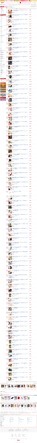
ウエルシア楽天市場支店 (14, 374)
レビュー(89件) (15, 327)
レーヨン (1, 39)
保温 (1, 51)
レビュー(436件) (15, 169)
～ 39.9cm (1, 57)
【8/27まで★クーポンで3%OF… (21, 388)
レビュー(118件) (15, 285)
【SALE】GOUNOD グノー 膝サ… (15, 388)
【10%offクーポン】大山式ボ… (25, 388)
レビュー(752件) (15, 127)
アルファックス (2, 31)
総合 (1, 7)
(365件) (6, 409)
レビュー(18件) (15, 85)
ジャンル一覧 (32, 4)
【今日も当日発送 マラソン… (34, 388)
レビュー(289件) (15, 90)
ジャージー (2, 40)
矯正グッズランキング (9, 6)
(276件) (12, 409)
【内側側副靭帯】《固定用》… (5, 388)
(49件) (31, 409)
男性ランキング (11, 4)
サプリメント (4, 392)
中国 (1, 16)
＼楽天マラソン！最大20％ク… (2, 400)
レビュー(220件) (15, 336)
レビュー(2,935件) (15, 20)
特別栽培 (1, 73)
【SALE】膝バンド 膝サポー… (34, 407)
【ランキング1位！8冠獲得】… (21, 407)
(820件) (22, 409)
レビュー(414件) (15, 99)
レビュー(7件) (15, 25)
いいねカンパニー (14, 165)
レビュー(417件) (15, 164)
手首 (1, 29)
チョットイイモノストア (14, 179)
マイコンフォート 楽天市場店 (15, 21)
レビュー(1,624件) (15, 322)
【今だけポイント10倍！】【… (18, 407)
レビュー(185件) (15, 271)
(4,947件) (9, 409)
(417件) (3, 401)
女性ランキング (14, 4)
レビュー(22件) (15, 234)
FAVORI (13, 323)
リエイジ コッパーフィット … (28, 388)
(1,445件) (19, 409)
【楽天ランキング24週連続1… (18, 388)
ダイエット (1, 392)
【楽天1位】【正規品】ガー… (9, 407)
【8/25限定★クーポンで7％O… (2, 407)
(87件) (12, 401)
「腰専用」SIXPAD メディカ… (12, 407)
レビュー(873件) (15, 248)
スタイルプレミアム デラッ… (2, 388)
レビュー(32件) (15, 178)
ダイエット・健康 (2, 79)
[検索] (20, 2)
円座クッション (2, 12)
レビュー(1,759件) (15, 350)
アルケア (1, 33)
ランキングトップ (8, 4)
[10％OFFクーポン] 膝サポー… (28, 407)
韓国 (1, 19)
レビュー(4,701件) (15, 11)
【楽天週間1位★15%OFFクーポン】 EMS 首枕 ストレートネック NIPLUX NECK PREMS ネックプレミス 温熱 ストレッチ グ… (20, 42)
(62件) (15, 409)
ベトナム (1, 17)
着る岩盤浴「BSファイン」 (14, 244)
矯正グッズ (2, 80)
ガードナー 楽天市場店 (14, 35)
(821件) (15, 401)
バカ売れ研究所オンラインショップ (15, 100)
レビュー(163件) (15, 113)
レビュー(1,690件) (15, 48)
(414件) (28, 409)
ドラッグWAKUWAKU (14, 295)
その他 (1, 13)
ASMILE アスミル (14, 309)
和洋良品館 (13, 337)
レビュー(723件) (15, 364)
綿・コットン (2, 37)
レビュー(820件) (15, 76)
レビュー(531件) (15, 257)
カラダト (13, 72)
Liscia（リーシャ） (14, 230)
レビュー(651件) (15, 155)
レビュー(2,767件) (15, 141)
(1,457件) (9, 401)
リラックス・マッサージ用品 (9, 392)
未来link (13, 272)
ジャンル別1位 (19, 4)
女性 (1, 53)
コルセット (2, 11)
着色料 (1, 70)
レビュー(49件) (15, 104)
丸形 (1, 65)
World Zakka (13, 49)
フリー (1, 62)
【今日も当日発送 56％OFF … (9, 388)
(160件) (25, 401)
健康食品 (6, 392)
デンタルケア (17, 392)
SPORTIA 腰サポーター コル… (12, 388)
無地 (1, 49)
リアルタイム (17, 4)
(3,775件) (3, 409)
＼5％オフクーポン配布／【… (5, 407)
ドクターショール (2, 60)
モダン (1, 68)
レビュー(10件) (15, 378)
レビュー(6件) (15, 62)
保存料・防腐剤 (2, 71)
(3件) (28, 401)
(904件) (6, 401)
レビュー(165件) (15, 313)
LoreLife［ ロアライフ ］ (14, 58)
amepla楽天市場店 (14, 86)
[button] (24, 2)
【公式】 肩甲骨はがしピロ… (31, 388)
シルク (1, 38)
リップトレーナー (2, 10)
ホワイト (1, 23)
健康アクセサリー (13, 392)
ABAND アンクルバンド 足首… (15, 407)
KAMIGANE (13, 258)
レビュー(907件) (15, 206)
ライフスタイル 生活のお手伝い (15, 114)
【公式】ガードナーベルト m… (25, 407)
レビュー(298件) (15, 243)
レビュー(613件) (15, 299)
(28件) (22, 401)
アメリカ (1, 20)
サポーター (2, 9)
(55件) (25, 409)
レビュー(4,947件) (15, 34)
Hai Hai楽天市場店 (14, 216)
